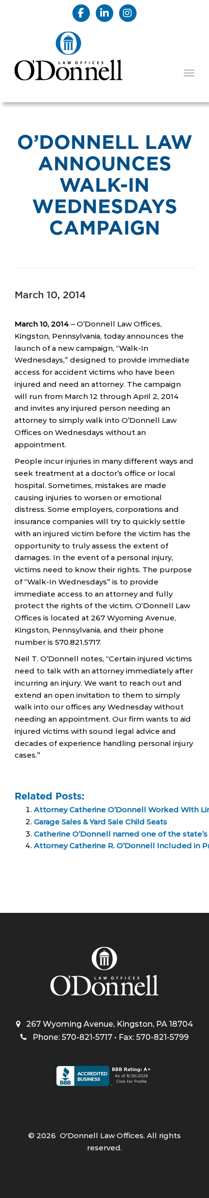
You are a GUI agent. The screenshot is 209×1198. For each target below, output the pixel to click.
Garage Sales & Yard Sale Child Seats (100, 821)
